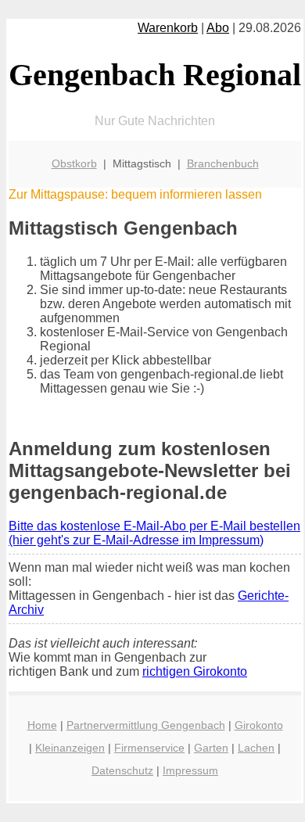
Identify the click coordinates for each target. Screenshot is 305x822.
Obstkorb (74, 163)
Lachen (256, 747)
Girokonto (259, 725)
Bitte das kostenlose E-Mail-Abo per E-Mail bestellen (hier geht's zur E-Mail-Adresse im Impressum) (154, 533)
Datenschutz (122, 770)
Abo (217, 27)
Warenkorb (168, 27)
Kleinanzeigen (70, 747)
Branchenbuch (223, 163)
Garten (211, 747)
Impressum (190, 770)
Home (42, 725)
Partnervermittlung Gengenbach (145, 725)
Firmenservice (149, 747)
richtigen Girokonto (194, 671)
